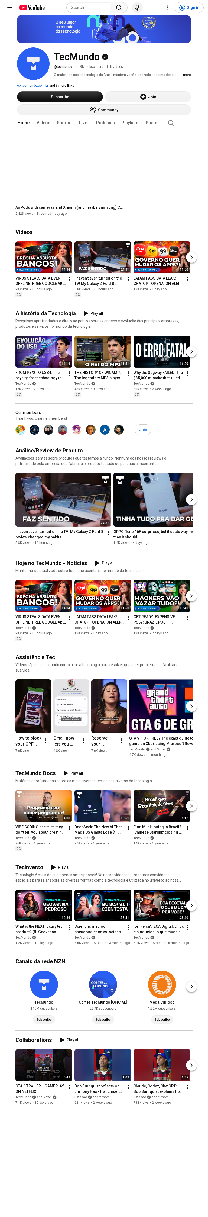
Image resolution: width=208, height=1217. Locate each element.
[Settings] (167, 7)
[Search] (119, 7)
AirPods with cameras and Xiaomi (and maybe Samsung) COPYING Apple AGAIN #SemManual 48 (69, 207)
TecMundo (23, 384)
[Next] (191, 257)
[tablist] (104, 122)
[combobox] (90, 7)
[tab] (23, 122)
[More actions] (69, 279)
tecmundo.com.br (34, 86)
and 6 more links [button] (61, 86)
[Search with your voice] (137, 7)
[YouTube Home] (31, 7)
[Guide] (9, 7)
